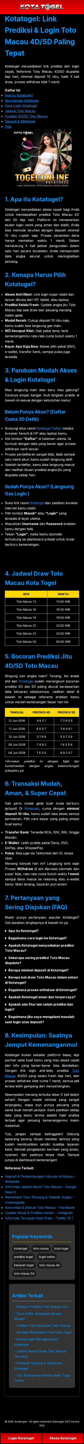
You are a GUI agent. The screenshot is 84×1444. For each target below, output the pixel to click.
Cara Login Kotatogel (21, 106)
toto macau (41, 1248)
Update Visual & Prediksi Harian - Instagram (39, 1213)
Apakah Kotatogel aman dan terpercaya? (41, 997)
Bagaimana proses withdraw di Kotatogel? (42, 990)
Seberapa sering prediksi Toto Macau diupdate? (37, 960)
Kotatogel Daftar (49, 428)
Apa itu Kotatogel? (19, 95)
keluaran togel (24, 1265)
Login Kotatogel (21, 1438)
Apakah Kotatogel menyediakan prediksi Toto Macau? (39, 948)
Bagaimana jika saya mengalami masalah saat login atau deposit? (39, 1019)
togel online (47, 1256)
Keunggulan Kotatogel (22, 101)
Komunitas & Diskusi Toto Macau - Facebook (40, 1207)
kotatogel (20, 1248)
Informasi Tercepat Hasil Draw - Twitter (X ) (39, 1218)
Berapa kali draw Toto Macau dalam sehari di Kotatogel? (41, 980)
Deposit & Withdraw (20, 121)
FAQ (8, 127)
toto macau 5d (24, 1273)
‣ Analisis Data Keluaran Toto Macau (42, 1326)
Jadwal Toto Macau (20, 111)
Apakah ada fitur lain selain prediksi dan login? (39, 1007)
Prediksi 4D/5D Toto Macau (26, 116)
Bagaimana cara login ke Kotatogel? (37, 938)
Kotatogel (37, 503)
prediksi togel (23, 1256)
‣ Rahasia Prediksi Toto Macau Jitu (41, 1307)
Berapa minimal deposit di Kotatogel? (38, 970)
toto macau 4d (49, 1265)
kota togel (61, 1248)
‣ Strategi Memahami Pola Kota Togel (43, 1332)
